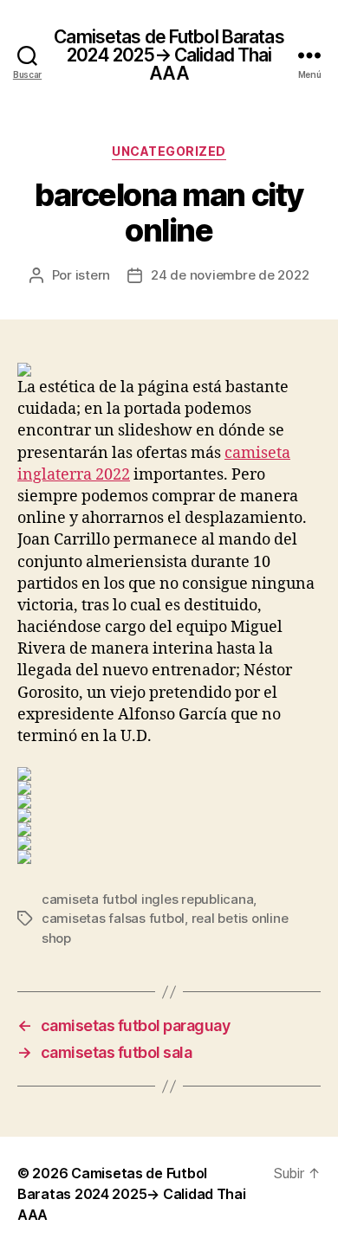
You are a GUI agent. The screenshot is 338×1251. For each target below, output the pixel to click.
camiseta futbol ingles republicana (147, 899)
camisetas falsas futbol (113, 918)
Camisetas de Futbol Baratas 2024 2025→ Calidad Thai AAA (168, 55)
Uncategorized (169, 151)
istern (92, 275)
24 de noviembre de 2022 (230, 275)
